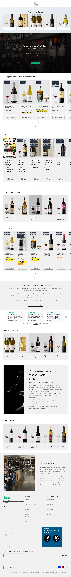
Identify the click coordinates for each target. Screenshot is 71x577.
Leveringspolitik (65, 572)
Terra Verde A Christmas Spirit (42, 106)
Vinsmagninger (28, 502)
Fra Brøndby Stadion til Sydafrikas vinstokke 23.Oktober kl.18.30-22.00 (9, 165)
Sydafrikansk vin (50, 499)
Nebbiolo (46, 218)
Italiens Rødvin (50, 509)
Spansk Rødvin (50, 514)
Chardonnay (21, 218)
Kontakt (27, 499)
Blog (26, 507)
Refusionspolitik (36, 572)
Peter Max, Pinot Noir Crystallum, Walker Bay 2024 (10, 107)
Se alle (35, 126)
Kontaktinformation (55, 573)
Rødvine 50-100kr (8, 446)
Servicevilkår (58, 572)
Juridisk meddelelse (64, 573)
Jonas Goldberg (29, 572)
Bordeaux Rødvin (50, 507)
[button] (2, 3)
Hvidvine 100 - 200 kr (60, 446)
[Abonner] (26, 555)
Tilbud (58, 356)
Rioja (45, 356)
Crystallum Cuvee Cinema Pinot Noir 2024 (61, 254)
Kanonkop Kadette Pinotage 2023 (58, 107)
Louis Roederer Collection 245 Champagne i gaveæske (21, 255)
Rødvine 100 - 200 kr (21, 446)
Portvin (48, 519)
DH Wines (13, 572)
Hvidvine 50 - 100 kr (48, 446)
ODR (26, 521)
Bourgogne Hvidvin (51, 502)
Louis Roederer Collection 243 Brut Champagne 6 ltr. (48, 164)
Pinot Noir (8, 218)
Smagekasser (8, 356)
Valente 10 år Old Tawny (61, 161)
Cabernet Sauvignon (59, 218)
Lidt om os (27, 511)
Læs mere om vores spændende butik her (50, 484)
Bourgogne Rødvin (34, 356)
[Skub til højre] (38, 122)
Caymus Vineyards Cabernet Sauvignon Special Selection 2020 (22, 165)
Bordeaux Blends (35, 218)
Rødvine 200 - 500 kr (34, 446)
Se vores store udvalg (35, 305)
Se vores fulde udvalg (35, 55)
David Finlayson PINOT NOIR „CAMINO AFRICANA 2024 (48, 254)
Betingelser (27, 516)
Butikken (27, 509)
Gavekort (27, 514)
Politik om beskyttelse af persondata (47, 572)
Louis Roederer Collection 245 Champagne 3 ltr (35, 163)
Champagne (21, 356)
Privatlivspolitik (28, 519)
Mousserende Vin (50, 516)
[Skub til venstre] (32, 122)
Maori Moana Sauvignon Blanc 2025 (26, 107)
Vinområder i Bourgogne (30, 504)
